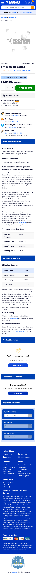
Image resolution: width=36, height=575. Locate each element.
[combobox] (18, 7)
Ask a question (26, 70)
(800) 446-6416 (26, 12)
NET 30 (19, 547)
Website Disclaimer (24, 473)
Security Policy (23, 471)
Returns (8, 457)
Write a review (15, 70)
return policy (14, 318)
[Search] (32, 7)
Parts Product (9, 433)
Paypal (21, 543)
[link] (25, 88)
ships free (15, 121)
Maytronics (22, 223)
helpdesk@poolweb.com (11, 487)
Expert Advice (25, 457)
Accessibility (22, 467)
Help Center (9, 454)
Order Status (25, 454)
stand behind (12, 127)
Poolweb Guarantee (19, 331)
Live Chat (6, 485)
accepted (16, 115)
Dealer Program (23, 476)
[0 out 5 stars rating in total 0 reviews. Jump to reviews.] (5, 70)
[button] (25, 3)
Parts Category (11, 412)
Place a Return (7, 471)
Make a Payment (8, 473)
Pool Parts (12, 17)
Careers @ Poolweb (24, 465)
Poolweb (4, 17)
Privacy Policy (22, 469)
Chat (14, 12)
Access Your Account (9, 467)
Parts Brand (8, 422)
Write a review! (18, 365)
